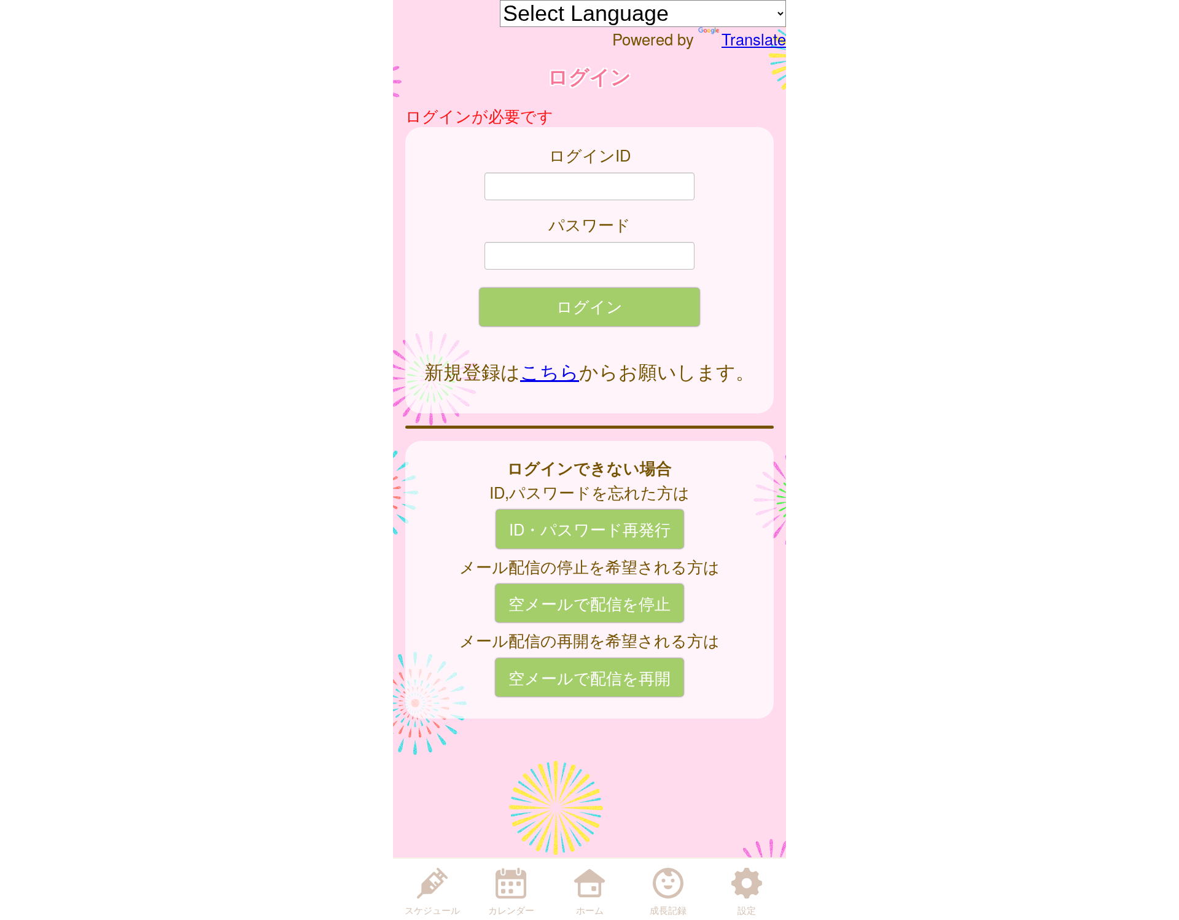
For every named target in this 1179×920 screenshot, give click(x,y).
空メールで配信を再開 (589, 677)
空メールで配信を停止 (589, 603)
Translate (754, 39)
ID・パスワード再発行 (590, 529)
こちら (549, 370)
